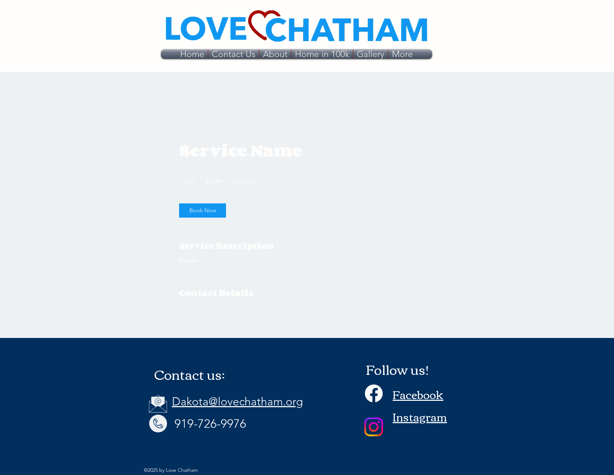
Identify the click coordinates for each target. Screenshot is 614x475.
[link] (202, 210)
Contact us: (189, 374)
